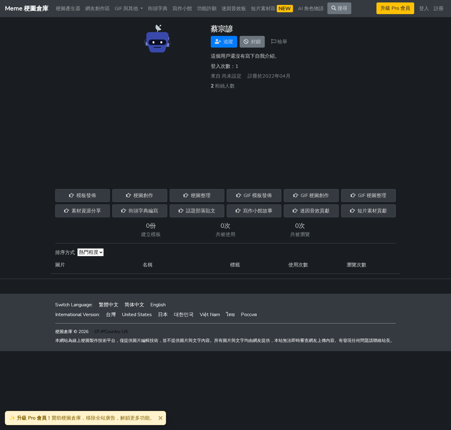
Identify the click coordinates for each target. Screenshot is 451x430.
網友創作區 (97, 8)
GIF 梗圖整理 (371, 195)
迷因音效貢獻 (314, 210)
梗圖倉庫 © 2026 (71, 332)
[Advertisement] (225, 136)
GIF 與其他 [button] (127, 8)
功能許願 (207, 8)
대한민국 (184, 314)
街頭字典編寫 (142, 210)
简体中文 (134, 304)
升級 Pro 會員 (395, 8)
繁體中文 (108, 304)
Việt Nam (210, 314)
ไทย (230, 314)
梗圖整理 (200, 195)
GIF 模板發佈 (257, 195)
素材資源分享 (85, 210)
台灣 (111, 314)
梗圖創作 (142, 195)
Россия (249, 314)
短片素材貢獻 (371, 210)
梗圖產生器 (68, 8)
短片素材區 (271, 8)
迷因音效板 (234, 8)
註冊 (439, 8)
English (158, 304)
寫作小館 (182, 8)
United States (137, 314)
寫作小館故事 (257, 210)
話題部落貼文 (200, 210)
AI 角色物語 (311, 8)
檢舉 (281, 41)
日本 (163, 314)
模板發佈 (85, 195)
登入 (424, 8)
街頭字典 (158, 8)
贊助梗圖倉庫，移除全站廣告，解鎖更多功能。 (82, 418)
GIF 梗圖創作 (314, 195)
